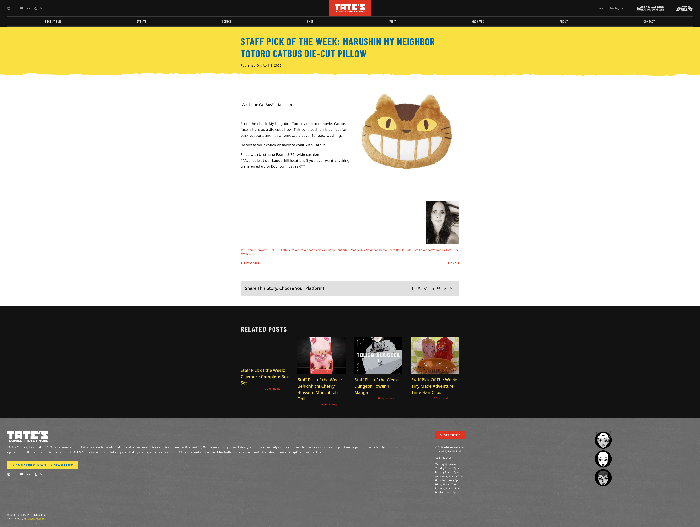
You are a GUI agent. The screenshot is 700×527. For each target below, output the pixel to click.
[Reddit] (425, 288)
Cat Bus (274, 250)
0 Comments (272, 388)
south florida (396, 250)
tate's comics (436, 250)
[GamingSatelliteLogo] (683, 7)
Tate (408, 250)
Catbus (285, 250)
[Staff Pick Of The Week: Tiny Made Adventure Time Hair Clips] (435, 339)
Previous (251, 263)
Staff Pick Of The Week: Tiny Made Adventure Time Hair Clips (434, 386)
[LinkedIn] (432, 288)
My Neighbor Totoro (374, 250)
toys (251, 253)
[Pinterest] (445, 288)
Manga (355, 250)
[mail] (41, 8)
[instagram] (8, 8)
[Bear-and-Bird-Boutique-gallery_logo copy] (650, 7)
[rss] (35, 8)
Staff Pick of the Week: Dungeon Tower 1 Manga (376, 386)
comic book (307, 250)
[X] (419, 288)
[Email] (451, 288)
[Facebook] (412, 288)
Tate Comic (420, 250)
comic (295, 250)
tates (449, 250)
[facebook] (15, 8)
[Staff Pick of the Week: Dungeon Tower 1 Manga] (378, 339)
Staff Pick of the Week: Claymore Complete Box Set (265, 376)
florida (330, 250)
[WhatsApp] (438, 288)
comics (320, 250)
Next (452, 263)
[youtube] (21, 8)
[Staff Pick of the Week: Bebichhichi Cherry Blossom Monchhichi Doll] (322, 339)
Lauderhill (342, 250)
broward (263, 250)
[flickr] (28, 8)
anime (252, 250)
